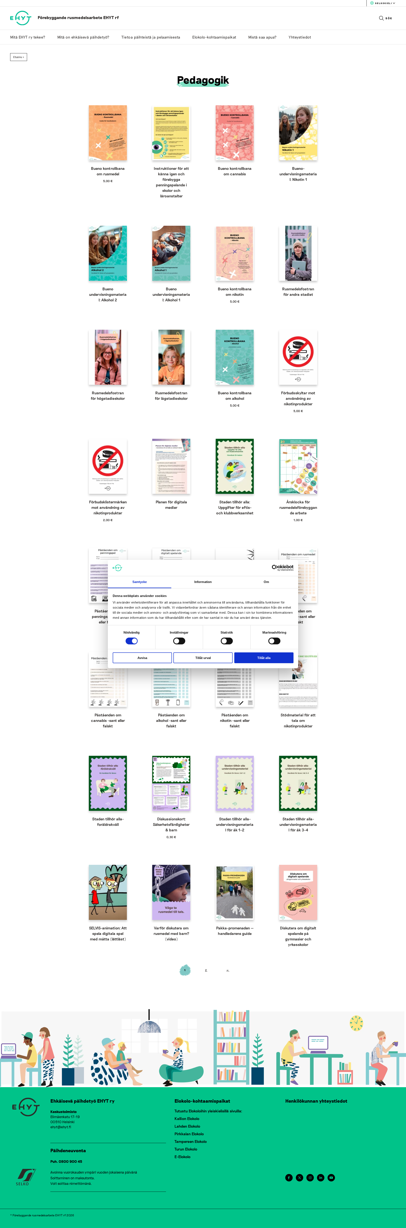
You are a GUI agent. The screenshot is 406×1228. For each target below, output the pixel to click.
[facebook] (289, 1177)
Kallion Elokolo (186, 1118)
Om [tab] (266, 582)
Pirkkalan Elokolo (189, 1133)
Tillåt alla (263, 658)
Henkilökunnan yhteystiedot (316, 1100)
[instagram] (310, 1177)
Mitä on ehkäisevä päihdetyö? (83, 37)
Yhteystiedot (300, 37)
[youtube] (331, 1177)
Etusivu (17, 57)
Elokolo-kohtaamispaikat (214, 37)
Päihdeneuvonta (68, 1150)
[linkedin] (320, 1177)
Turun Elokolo (185, 1149)
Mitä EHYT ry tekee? (27, 37)
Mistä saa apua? (262, 37)
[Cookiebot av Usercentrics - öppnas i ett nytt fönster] (275, 568)
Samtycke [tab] (139, 582)
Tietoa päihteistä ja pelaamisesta (150, 37)
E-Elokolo (182, 1156)
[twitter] (299, 1177)
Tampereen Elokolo (190, 1141)
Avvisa (142, 658)
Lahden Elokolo (187, 1126)
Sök (388, 18)
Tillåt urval (203, 658)
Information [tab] (203, 582)
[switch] (179, 640)
